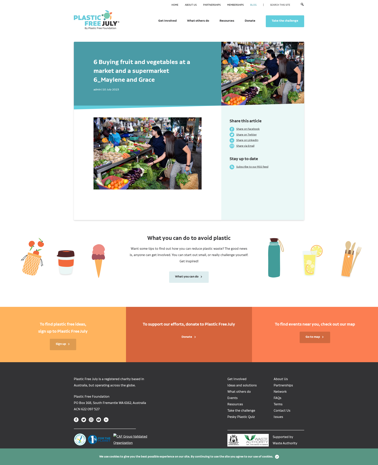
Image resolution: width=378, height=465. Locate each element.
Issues (278, 417)
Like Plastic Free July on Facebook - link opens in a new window (76, 419)
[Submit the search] (302, 4)
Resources (227, 20)
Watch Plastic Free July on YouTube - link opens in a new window (98, 419)
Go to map (313, 337)
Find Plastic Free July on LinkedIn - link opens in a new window (106, 419)
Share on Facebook (245, 128)
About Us (191, 5)
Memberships (235, 5)
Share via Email (242, 145)
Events (232, 398)
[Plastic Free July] (96, 19)
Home (174, 5)
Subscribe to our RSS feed (249, 166)
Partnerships (212, 5)
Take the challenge (285, 20)
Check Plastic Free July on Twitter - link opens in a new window (83, 419)
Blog (253, 5)
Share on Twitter (243, 134)
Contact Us (282, 410)
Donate (250, 20)
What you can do (183, 276)
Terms (278, 404)
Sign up (61, 344)
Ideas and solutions (242, 385)
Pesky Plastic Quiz (241, 417)
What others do (198, 20)
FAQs (277, 398)
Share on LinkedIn (244, 140)
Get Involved (167, 20)
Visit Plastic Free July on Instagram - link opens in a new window (91, 419)
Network (280, 392)
